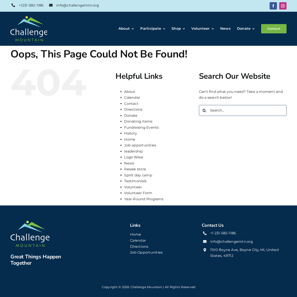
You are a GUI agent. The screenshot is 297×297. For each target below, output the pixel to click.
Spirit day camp (138, 175)
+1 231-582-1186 (223, 233)
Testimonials (135, 181)
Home (129, 139)
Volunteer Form (138, 193)
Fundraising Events (141, 127)
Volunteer (133, 187)
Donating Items (138, 121)
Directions (133, 109)
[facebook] (273, 6)
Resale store (135, 169)
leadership (133, 151)
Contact (131, 104)
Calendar (132, 97)
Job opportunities (140, 145)
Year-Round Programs (144, 199)
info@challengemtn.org (77, 5)
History (130, 133)
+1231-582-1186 (31, 5)
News (129, 163)
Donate (130, 115)
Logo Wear (133, 157)
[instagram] (283, 6)
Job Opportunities (146, 252)
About (129, 92)
